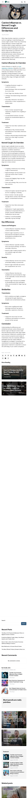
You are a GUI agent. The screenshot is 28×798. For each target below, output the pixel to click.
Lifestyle (4, 6)
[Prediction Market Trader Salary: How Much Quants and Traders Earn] (6, 765)
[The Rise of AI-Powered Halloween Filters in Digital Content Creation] (6, 757)
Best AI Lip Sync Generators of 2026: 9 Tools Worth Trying (17, 681)
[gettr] (8, 358)
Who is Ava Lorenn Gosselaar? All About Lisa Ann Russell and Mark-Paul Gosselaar (14, 720)
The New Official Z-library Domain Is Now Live (13, 649)
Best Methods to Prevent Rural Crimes (12, 646)
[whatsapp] (3, 358)
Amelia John (8, 796)
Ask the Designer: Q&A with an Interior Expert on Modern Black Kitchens (14, 388)
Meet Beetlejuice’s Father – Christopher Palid (14, 740)
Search (3, 620)
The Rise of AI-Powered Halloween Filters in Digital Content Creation (13, 633)
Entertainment (7, 713)
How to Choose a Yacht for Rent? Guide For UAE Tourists (13, 372)
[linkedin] (11, 355)
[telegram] (5, 358)
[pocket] (19, 355)
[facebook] (5, 355)
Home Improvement (8, 789)
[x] (3, 355)
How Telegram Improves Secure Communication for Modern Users (17, 689)
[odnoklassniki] (25, 355)
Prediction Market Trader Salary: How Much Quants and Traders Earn (13, 638)
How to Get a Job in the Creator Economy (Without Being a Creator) (12, 642)
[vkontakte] (22, 355)
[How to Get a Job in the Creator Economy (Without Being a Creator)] (6, 773)
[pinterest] (8, 355)
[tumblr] (14, 355)
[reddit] (16, 355)
